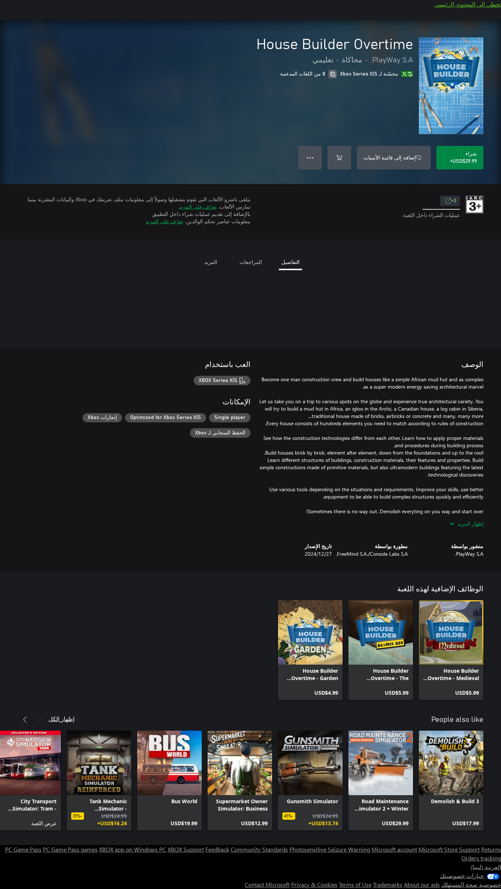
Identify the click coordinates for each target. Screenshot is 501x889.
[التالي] (25, 719)
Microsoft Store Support (449, 849)
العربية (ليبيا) (486, 867)
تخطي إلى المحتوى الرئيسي (467, 4)
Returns (491, 849)
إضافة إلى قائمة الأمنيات (389, 157)
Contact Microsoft (267, 884)
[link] (451, 650)
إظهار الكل (61, 719)
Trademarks (387, 884)
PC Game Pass (23, 849)
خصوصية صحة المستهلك (471, 884)
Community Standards (259, 849)
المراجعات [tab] (250, 261)
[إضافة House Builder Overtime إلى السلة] (339, 157)
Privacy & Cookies (314, 884)
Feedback (217, 849)
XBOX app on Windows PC (132, 849)
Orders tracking (481, 858)
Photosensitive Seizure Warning (329, 849)
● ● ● (310, 157)
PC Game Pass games (70, 849)
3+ (453, 200)
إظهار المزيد (470, 523)
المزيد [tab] (210, 261)
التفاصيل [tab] (290, 261)
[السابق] (39, 719)
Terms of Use (355, 884)
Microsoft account (394, 849)
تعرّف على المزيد (197, 206)
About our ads (422, 884)
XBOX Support (186, 849)
